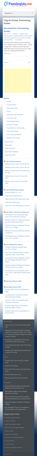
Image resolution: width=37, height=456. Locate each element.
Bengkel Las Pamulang (13, 138)
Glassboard (8, 145)
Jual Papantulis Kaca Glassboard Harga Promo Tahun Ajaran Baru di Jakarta (16, 216)
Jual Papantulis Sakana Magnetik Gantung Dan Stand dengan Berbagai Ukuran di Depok (17, 260)
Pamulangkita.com (8, 454)
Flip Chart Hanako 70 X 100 (13, 192)
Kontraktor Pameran (12, 125)
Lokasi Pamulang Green (10, 38)
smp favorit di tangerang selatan (14, 437)
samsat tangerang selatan (12, 418)
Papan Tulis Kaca (10, 148)
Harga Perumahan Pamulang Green (23, 36)
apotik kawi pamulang (11, 434)
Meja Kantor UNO (10, 155)
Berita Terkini (8, 321)
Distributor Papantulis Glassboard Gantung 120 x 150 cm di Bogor (17, 226)
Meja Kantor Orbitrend (11, 152)
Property (15, 33)
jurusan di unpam (10, 421)
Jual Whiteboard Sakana (14, 245)
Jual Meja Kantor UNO (13, 287)
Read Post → (7, 53)
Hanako (9, 101)
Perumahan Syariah (12, 108)
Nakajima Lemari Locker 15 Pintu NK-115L (17, 164)
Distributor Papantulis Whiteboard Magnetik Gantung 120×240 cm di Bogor (17, 266)
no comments (18, 40)
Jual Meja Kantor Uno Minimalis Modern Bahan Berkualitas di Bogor (16, 296)
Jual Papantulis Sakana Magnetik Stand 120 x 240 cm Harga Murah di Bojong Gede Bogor (17, 273)
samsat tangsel (9, 441)
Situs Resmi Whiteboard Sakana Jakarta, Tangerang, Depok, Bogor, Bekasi (17, 253)
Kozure (9, 111)
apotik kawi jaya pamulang (12, 424)
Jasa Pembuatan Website (14, 134)
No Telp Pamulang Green (24, 38)
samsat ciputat (9, 444)
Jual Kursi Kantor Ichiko (14, 281)
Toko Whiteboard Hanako (15, 190)
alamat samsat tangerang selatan (14, 427)
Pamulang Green (8, 40)
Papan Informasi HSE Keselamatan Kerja (17, 199)
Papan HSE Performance (12, 202)
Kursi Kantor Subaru (12, 131)
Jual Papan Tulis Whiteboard (15, 115)
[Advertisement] (18, 80)
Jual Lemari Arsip (12, 118)
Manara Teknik (9, 142)
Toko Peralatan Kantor (13, 121)
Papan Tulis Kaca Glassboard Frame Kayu (17, 205)
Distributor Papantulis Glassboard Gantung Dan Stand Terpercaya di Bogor (17, 221)
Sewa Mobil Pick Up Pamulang (15, 128)
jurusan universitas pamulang (13, 447)
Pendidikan (7, 382)
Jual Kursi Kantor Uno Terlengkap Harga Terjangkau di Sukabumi (16, 301)
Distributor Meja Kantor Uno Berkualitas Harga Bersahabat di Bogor (16, 306)
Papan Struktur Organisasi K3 (13, 196)
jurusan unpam (9, 431)
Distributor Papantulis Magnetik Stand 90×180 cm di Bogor (16, 248)
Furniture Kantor (11, 105)
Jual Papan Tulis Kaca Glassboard (17, 212)
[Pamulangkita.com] (18, 5)
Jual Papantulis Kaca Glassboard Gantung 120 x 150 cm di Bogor (17, 237)
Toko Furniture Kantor (13, 161)
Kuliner (6, 357)
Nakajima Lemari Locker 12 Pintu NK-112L (17, 167)
